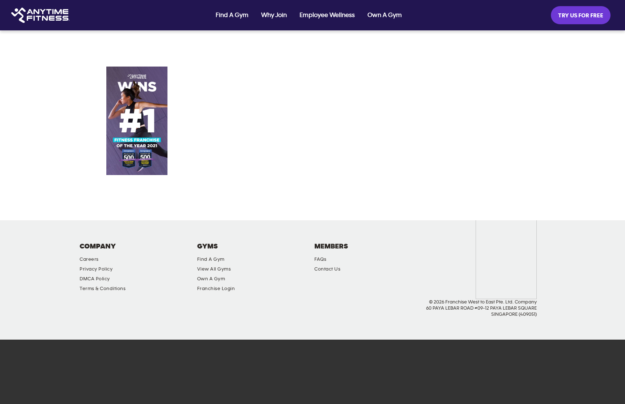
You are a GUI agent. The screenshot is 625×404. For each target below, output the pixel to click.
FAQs (320, 259)
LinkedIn (538, 252)
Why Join (274, 15)
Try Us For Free (580, 15)
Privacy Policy (96, 269)
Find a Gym (211, 259)
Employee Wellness (327, 15)
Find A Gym (232, 15)
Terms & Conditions (103, 288)
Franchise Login (216, 288)
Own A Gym (384, 15)
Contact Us (327, 269)
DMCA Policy (95, 278)
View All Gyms (214, 269)
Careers (89, 259)
